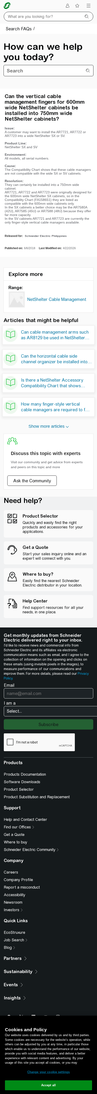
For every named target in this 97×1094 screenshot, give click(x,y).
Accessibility (14, 895)
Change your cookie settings (48, 1072)
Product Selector (19, 789)
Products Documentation (25, 774)
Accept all (48, 1085)
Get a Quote (14, 834)
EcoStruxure (14, 932)
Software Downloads (22, 782)
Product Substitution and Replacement (37, 797)
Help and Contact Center (25, 819)
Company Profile (18, 880)
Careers (11, 872)
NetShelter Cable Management (56, 299)
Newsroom (13, 902)
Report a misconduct (22, 887)
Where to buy (15, 842)
